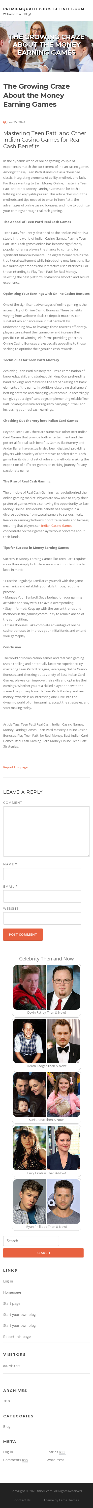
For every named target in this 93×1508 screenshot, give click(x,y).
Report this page (15, 767)
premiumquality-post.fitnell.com (43, 8)
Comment (12, 802)
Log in (8, 1281)
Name (10, 864)
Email (10, 886)
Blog (6, 1426)
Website (11, 908)
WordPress (55, 1460)
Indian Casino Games (56, 525)
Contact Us (22, 1500)
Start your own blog (19, 1314)
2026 (7, 1401)
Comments (15, 1460)
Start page (11, 1303)
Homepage (12, 1292)
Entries (56, 1452)
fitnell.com (45, 1491)
